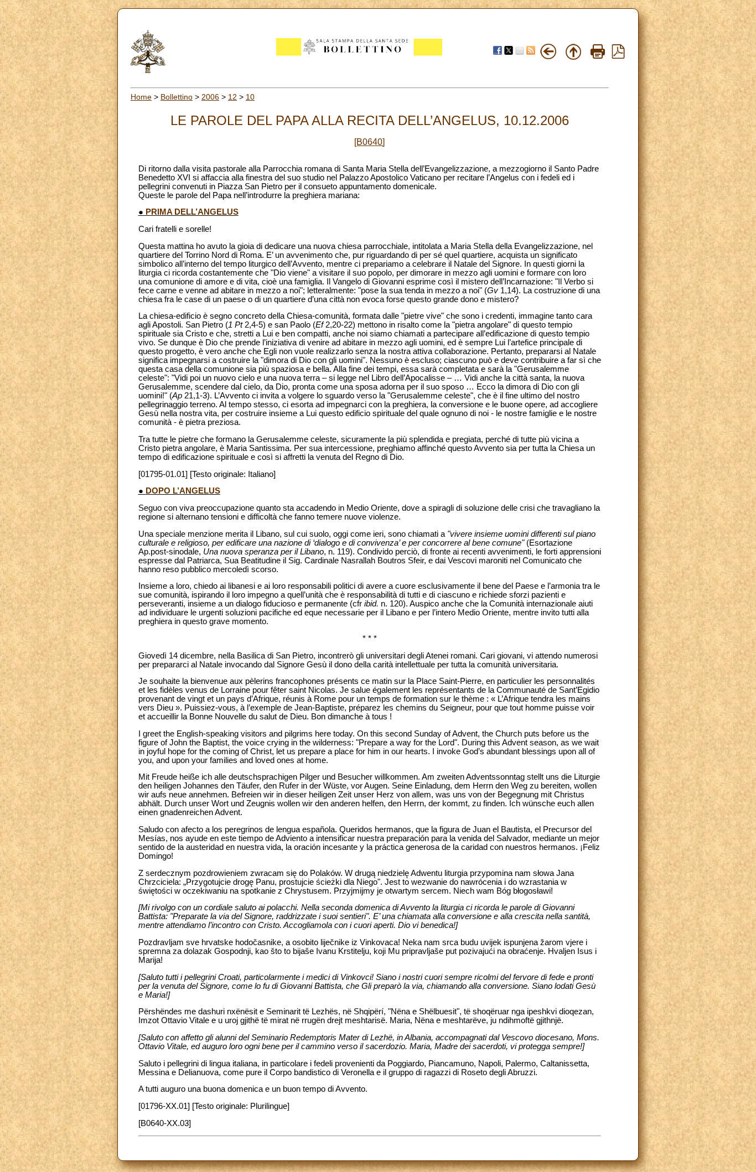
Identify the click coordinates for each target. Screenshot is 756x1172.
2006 (210, 96)
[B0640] (369, 142)
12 (232, 96)
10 (250, 96)
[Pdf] (618, 55)
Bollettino (176, 96)
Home (141, 96)
